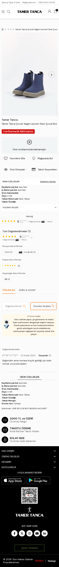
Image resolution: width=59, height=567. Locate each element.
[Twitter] (22, 533)
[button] (43, 158)
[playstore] (38, 480)
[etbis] (29, 495)
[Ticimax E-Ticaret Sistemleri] (52, 561)
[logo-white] (29, 512)
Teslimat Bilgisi (10, 207)
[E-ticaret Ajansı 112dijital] (39, 561)
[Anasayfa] (5, 29)
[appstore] (13, 480)
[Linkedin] (44, 533)
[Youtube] (37, 533)
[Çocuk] (8, 29)
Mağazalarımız (29, 2)
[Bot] (13, 29)
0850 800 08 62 (46, 2)
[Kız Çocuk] (10, 29)
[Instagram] (29, 533)
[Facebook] (14, 533)
